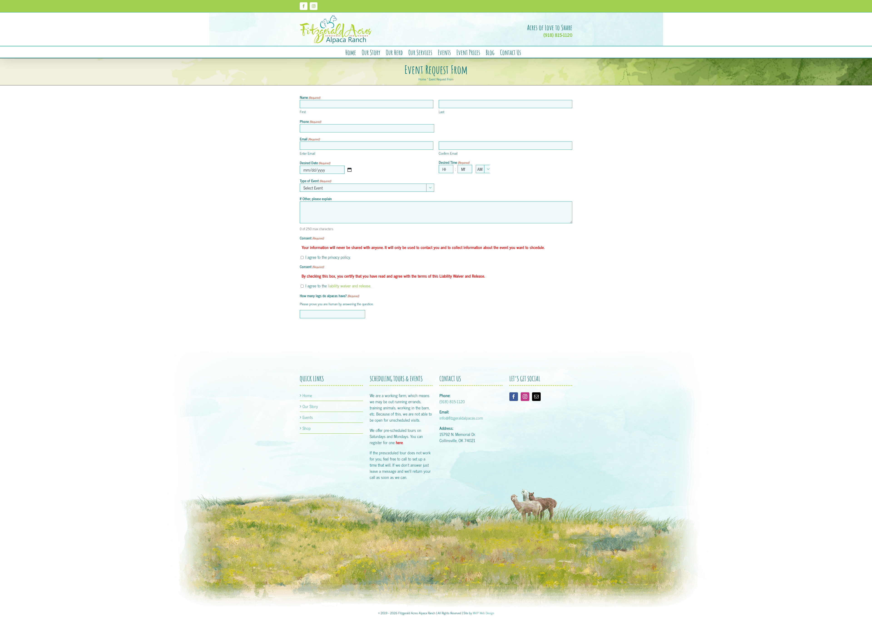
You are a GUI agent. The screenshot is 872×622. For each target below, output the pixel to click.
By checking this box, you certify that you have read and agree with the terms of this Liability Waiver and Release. (393, 275)
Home (422, 79)
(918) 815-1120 (557, 35)
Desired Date (315, 162)
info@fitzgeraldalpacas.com (461, 417)
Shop (306, 428)
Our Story (310, 406)
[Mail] (536, 396)
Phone (310, 121)
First (303, 111)
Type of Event (315, 180)
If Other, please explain (316, 198)
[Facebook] (513, 396)
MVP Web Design (483, 612)
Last (441, 111)
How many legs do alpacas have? (329, 295)
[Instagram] (525, 396)
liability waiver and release (349, 285)
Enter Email (307, 153)
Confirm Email (448, 153)
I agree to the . (338, 285)
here (399, 442)
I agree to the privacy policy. (328, 257)
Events (307, 417)
